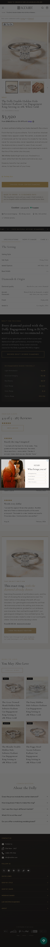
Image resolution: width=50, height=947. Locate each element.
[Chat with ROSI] (43, 940)
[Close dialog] (47, 460)
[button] (37, 473)
